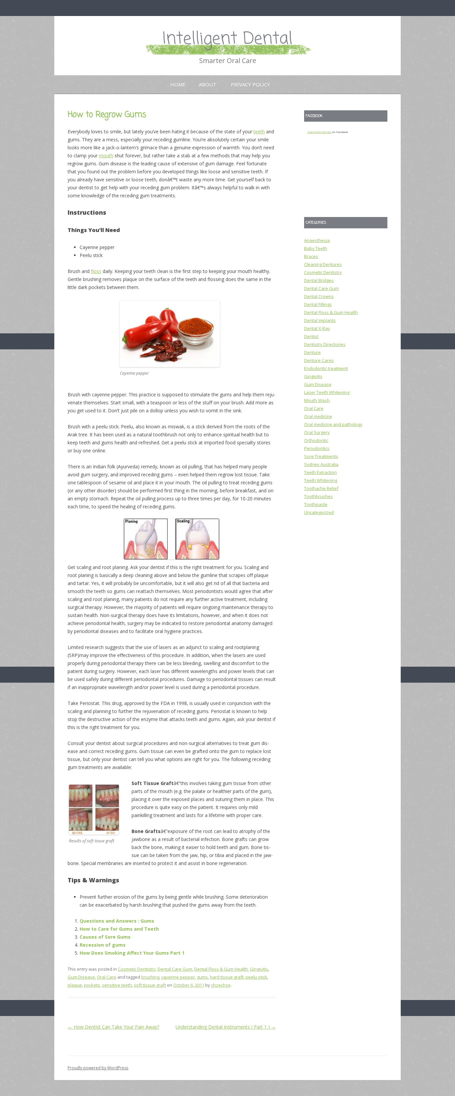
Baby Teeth (315, 248)
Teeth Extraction (320, 472)
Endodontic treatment (326, 368)
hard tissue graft (226, 977)
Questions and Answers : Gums (117, 921)
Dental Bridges (319, 280)
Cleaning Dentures (323, 264)
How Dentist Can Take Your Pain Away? (113, 1027)
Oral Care (106, 977)
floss (96, 271)
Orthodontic (316, 440)
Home (178, 84)
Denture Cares (319, 360)
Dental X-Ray (317, 328)
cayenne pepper (178, 977)
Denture (312, 352)
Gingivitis (259, 969)
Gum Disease (81, 977)
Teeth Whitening (320, 480)
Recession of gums (103, 945)
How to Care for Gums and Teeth (119, 929)
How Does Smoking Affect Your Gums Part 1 (132, 953)
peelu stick (256, 977)
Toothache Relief (321, 488)
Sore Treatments (321, 456)
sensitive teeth (117, 985)
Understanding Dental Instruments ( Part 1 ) (226, 1027)
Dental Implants (320, 320)
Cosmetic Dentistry (137, 969)
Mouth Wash (317, 400)
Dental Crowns (319, 296)
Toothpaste (315, 504)
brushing (150, 977)
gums (202, 977)
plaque (75, 985)
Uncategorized (319, 512)
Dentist (311, 336)
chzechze (220, 985)
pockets (92, 985)
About (207, 84)
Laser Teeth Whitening (326, 392)
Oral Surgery (317, 432)
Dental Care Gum (175, 969)
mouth (106, 155)
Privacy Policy (250, 84)
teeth (259, 131)
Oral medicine (318, 416)
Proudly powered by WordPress (98, 1068)
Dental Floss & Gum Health (221, 969)
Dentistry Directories (324, 344)
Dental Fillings (318, 304)
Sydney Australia (321, 464)
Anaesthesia (317, 240)
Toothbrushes (318, 496)
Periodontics (316, 448)
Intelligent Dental (227, 39)
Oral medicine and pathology (333, 424)
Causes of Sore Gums (105, 937)
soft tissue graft (150, 985)
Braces (311, 256)
